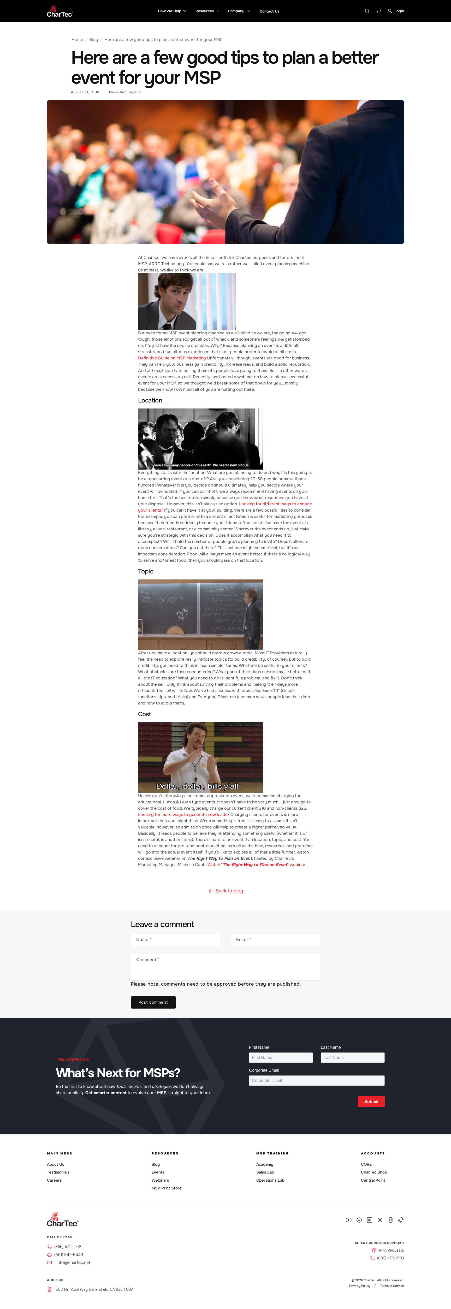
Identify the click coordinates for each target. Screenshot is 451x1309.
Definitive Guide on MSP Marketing (172, 358)
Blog (93, 39)
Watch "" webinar (256, 864)
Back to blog (229, 891)
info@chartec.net (73, 1262)
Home (77, 39)
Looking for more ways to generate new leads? (183, 814)
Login (399, 11)
